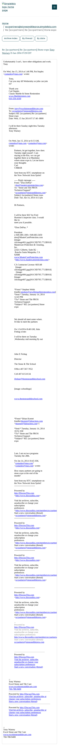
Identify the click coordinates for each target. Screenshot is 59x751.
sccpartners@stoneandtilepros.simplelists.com (30, 26)
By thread (27, 38)
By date (41, 38)
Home (5, 23)
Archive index (10, 38)
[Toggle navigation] (54, 7)
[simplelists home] (10, 7)
